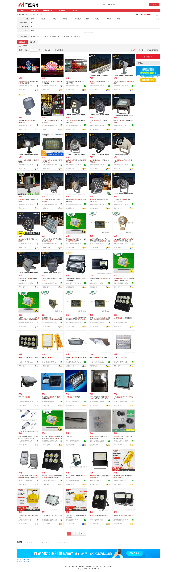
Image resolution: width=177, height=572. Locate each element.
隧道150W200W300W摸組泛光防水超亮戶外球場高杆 (28, 477)
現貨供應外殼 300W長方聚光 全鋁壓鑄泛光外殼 (52, 477)
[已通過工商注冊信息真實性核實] (37, 86)
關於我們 (67, 567)
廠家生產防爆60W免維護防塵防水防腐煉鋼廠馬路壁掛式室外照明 (52, 438)
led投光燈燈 (26, 559)
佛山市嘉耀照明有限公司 (72, 480)
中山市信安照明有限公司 (25, 441)
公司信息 (32, 42)
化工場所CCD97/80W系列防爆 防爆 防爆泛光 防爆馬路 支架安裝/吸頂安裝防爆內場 (28, 320)
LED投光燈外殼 (75, 36)
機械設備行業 (47, 10)
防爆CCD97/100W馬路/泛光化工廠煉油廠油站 (123, 279)
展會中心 (62, 10)
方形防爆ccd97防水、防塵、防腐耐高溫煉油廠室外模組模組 (100, 241)
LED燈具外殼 (44, 36)
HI (40, 542)
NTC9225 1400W (121, 357)
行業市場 (74, 10)
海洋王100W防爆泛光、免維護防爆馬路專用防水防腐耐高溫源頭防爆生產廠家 (100, 320)
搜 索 (154, 4)
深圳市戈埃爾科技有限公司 (97, 441)
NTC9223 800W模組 (99, 357)
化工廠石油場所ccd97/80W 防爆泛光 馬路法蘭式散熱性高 (52, 320)
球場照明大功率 (99, 515)
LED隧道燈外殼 (54, 36)
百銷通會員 (24, 46)
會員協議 (102, 567)
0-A (25, 542)
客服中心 (81, 567)
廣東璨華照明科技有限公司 (97, 86)
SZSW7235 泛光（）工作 (52, 515)
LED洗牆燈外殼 (65, 36)
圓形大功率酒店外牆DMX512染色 (121, 200)
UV (65, 542)
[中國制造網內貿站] (28, 4)
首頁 (22, 10)
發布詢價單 (148, 57)
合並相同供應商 (153, 50)
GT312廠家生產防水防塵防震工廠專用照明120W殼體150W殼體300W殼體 (99, 399)
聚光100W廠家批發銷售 (123, 318)
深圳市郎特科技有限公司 (96, 283)
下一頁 (83, 534)
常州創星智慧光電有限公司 (49, 362)
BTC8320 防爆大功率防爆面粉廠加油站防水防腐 (123, 240)
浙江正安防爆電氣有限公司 (73, 244)
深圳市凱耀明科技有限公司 (49, 165)
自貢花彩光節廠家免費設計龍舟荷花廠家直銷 (28, 82)
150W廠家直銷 (73, 397)
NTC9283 (24, 397)
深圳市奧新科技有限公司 (96, 480)
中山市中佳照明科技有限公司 (121, 323)
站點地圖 (88, 567)
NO (51, 542)
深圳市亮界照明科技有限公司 (73, 441)
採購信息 (33, 10)
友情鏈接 (109, 567)
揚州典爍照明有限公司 (48, 401)
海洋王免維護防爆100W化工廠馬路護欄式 (76, 240)
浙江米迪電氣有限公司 (119, 480)
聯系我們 (74, 567)
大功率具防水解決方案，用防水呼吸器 (122, 437)
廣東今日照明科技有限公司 (120, 520)
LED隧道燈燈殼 (35, 36)
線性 (70, 436)
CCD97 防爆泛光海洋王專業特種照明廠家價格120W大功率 (76, 319)
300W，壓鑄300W (28, 357)
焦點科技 (90, 569)
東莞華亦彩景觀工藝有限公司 (26, 86)
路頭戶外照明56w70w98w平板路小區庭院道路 (28, 437)
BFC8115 (48, 357)
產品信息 (22, 42)
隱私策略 (95, 567)
